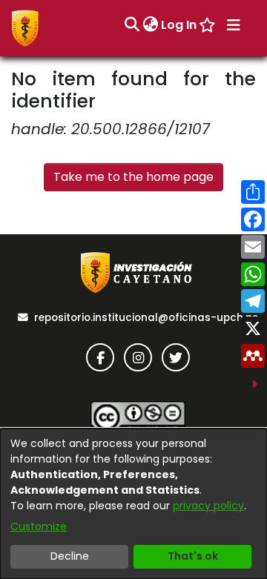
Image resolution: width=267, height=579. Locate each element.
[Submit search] (131, 25)
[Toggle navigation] (233, 25)
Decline (69, 556)
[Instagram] (138, 357)
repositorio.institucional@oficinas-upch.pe (146, 318)
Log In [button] (179, 24)
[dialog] (133, 504)
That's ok (193, 556)
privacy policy (208, 505)
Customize (38, 526)
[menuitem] (150, 25)
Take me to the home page (133, 176)
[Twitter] (176, 357)
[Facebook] (100, 357)
